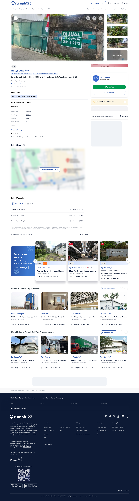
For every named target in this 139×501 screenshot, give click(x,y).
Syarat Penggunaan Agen (83, 434)
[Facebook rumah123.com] (106, 416)
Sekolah (31, 203)
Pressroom (47, 441)
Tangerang (34, 390)
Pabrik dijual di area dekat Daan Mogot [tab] (23, 398)
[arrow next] (128, 261)
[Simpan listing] (63, 244)
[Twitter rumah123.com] (110, 416)
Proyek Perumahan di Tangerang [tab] (52, 398)
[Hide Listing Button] (88, 18)
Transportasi (19, 203)
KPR (61, 430)
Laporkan (85, 234)
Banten (28, 390)
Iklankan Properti (65, 427)
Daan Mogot (42, 390)
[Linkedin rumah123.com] (122, 416)
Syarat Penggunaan (81, 430)
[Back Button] (16, 18)
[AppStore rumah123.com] (16, 486)
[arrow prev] (35, 261)
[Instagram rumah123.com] (114, 416)
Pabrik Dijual (21, 390)
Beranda (13, 390)
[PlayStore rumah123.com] (30, 486)
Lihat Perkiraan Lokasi (49, 169)
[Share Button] (101, 18)
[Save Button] (94, 18)
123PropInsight (48, 444)
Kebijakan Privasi (80, 427)
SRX (98, 434)
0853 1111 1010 (27, 447)
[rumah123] (21, 417)
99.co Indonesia (101, 427)
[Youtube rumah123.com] (118, 416)
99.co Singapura (101, 430)
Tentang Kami (47, 427)
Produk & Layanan (49, 430)
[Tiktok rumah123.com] (127, 416)
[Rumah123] (21, 3)
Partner (46, 434)
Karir (45, 437)
